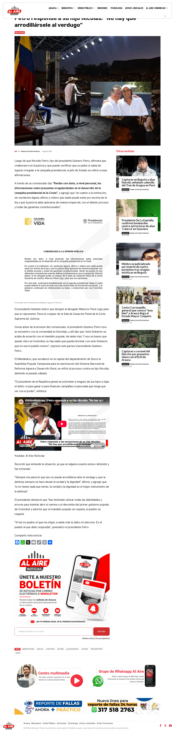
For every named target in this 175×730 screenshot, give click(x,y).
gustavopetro (72, 649)
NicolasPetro (97, 649)
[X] (165, 725)
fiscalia (60, 649)
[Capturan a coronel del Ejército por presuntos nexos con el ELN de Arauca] (138, 346)
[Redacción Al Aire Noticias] (16, 151)
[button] (165, 16)
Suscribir (101, 631)
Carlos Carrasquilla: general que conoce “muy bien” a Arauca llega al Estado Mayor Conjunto (137, 312)
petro (18, 653)
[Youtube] (170, 725)
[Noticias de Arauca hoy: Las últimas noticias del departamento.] (22, 10)
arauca (40, 649)
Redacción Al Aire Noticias (30, 151)
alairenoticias (28, 649)
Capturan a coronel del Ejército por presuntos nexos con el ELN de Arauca (136, 355)
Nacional (19, 32)
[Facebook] (160, 725)
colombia (50, 649)
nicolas (84, 649)
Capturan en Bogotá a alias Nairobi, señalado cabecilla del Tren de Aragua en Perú (138, 182)
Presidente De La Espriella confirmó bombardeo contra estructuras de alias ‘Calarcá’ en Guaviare (138, 224)
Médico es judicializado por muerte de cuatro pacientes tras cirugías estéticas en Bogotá (136, 268)
